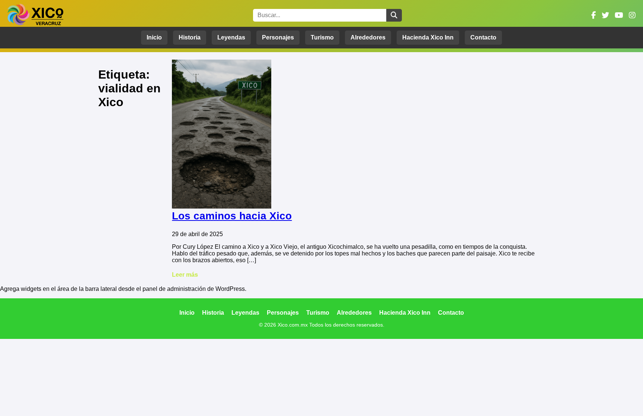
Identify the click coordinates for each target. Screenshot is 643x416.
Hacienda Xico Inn (428, 37)
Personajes (278, 37)
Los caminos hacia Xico (232, 216)
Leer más (185, 274)
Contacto (483, 37)
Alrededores (368, 37)
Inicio (154, 37)
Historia (190, 37)
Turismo (322, 37)
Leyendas (231, 37)
